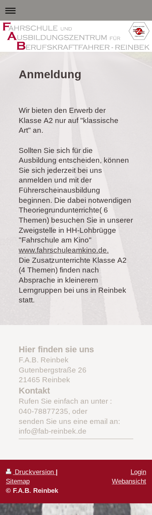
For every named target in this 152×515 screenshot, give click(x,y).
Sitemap (18, 481)
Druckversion (34, 472)
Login (138, 472)
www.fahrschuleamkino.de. (64, 250)
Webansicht (129, 481)
